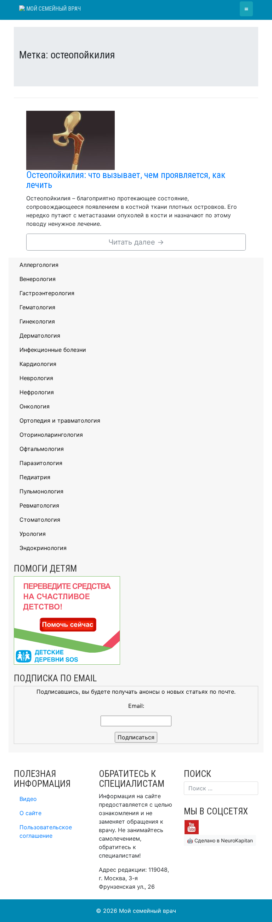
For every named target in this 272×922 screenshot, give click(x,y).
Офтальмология (41, 448)
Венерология (37, 278)
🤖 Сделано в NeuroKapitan (220, 840)
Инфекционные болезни (52, 349)
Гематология (37, 307)
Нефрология (36, 392)
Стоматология (39, 519)
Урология (32, 533)
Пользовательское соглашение (45, 831)
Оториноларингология (51, 434)
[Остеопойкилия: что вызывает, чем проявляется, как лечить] (70, 139)
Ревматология (39, 505)
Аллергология (38, 264)
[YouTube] (191, 826)
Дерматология (39, 335)
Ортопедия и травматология (59, 420)
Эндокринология (43, 547)
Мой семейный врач (53, 8)
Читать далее (136, 242)
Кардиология (37, 363)
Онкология (34, 406)
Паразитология (40, 462)
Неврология (36, 378)
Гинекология (37, 321)
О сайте (30, 813)
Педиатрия (34, 477)
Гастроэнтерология (46, 293)
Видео (28, 798)
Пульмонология (41, 491)
